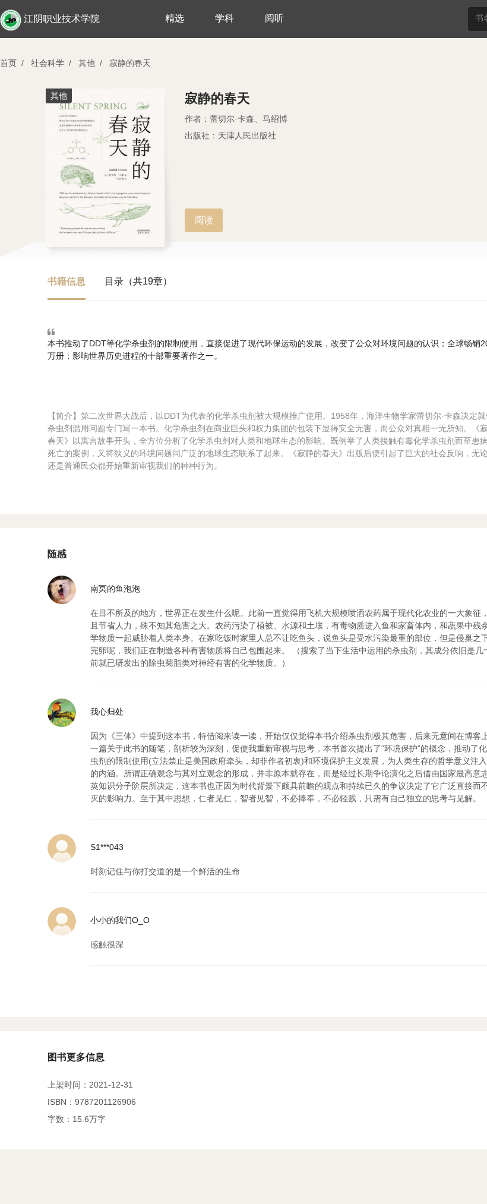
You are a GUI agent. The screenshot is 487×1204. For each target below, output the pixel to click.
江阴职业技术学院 (62, 19)
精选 (174, 18)
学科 (224, 18)
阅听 (274, 18)
